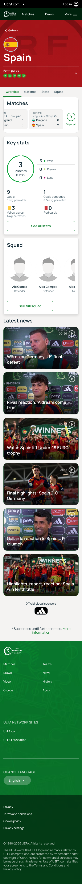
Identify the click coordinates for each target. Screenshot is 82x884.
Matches (30, 91)
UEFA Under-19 (9, 14)
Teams (47, 664)
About (47, 690)
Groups (8, 690)
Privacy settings (13, 828)
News (46, 673)
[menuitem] (30, 14)
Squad (58, 91)
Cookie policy (12, 821)
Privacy (8, 807)
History (47, 681)
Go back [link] (13, 30)
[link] (28, 14)
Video (7, 681)
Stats (45, 91)
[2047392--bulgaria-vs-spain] (46, 119)
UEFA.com (10, 731)
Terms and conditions (17, 814)
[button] (70, 14)
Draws (7, 673)
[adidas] (41, 611)
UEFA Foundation (14, 740)
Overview (12, 91)
